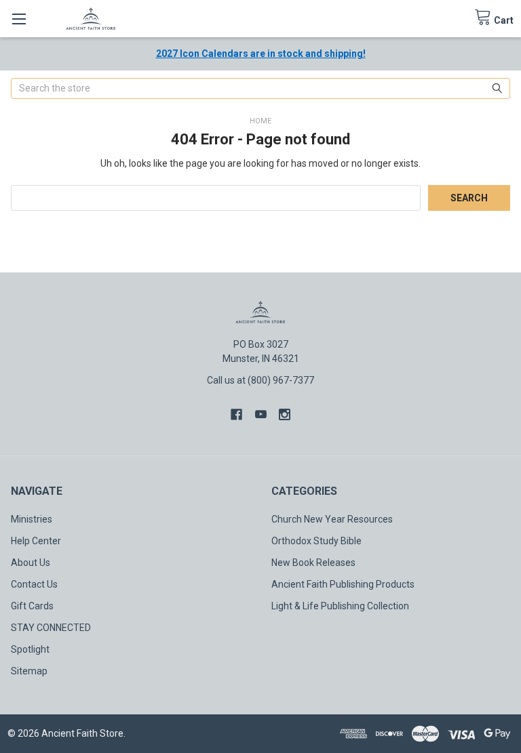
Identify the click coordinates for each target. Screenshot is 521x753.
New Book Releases (313, 562)
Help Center (36, 540)
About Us (30, 562)
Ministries (31, 519)
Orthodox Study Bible (316, 540)
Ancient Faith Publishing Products (342, 584)
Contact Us (34, 584)
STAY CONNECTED (51, 627)
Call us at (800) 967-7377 (260, 380)
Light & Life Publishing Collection (340, 606)
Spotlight (30, 649)
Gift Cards (32, 606)
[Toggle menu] (18, 18)
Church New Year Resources (332, 519)
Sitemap (29, 671)
